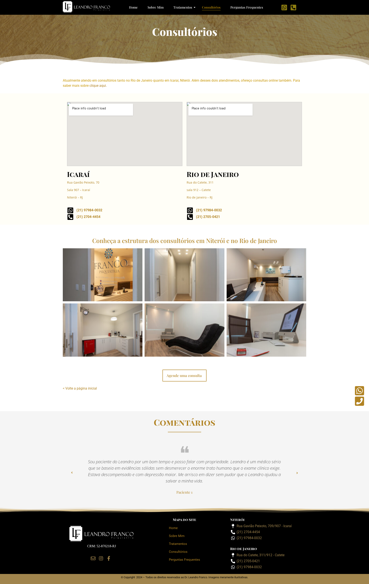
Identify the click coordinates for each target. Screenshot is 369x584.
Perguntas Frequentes (246, 7)
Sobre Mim (156, 7)
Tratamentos (182, 7)
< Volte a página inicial (80, 388)
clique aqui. (98, 86)
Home (133, 7)
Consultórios (211, 7)
